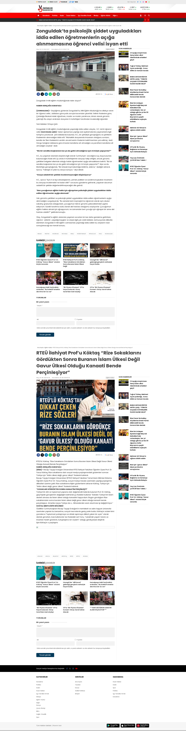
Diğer (115, 15)
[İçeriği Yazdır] (58, 94)
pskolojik (93, 234)
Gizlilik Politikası (80, 691)
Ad (38, 319)
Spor (37, 717)
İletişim (77, 694)
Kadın (62, 15)
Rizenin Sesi (57, 725)
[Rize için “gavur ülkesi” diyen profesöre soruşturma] (124, 140)
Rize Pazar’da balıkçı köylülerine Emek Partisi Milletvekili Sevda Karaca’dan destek (66, 20)
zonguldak (109, 234)
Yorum (39, 306)
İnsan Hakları (70, 15)
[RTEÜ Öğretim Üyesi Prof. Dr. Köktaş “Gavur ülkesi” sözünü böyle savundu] (48, 250)
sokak (86, 556)
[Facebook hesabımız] (137, 2)
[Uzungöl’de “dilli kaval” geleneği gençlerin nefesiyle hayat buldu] (102, 250)
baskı (40, 234)
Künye (77, 688)
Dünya (38, 705)
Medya (96, 15)
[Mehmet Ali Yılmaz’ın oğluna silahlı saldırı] (124, 132)
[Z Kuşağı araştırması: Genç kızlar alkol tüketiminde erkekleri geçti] (124, 57)
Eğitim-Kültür (105, 15)
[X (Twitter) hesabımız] (140, 2)
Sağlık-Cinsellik (41, 714)
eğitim (47, 234)
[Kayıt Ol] (141, 15)
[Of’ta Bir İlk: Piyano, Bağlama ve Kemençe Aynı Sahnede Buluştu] (124, 151)
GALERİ (42, 2)
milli (72, 234)
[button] (39, 15)
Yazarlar (78, 685)
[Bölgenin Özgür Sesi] (44, 12)
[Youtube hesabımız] (146, 2)
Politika (54, 15)
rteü (78, 556)
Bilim (37, 711)
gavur (40, 556)
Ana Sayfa (78, 682)
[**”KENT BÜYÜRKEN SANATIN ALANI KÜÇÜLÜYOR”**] (102, 598)
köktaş (64, 556)
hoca (48, 556)
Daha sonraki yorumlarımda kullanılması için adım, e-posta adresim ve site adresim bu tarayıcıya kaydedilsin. (73, 328)
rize (72, 556)
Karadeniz (46, 15)
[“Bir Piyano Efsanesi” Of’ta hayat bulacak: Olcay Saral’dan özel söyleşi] (75, 278)
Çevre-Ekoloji (40, 708)
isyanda (65, 234)
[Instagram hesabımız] (143, 2)
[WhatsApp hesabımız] (149, 2)
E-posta (79, 319)
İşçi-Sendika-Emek (84, 15)
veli (101, 234)
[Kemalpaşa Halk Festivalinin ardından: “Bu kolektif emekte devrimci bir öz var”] (48, 278)
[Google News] (109, 94)
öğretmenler (82, 234)
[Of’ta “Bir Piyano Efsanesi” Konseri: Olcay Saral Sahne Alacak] (102, 278)
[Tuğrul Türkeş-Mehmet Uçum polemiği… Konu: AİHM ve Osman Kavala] (124, 70)
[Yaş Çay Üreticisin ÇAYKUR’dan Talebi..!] (124, 162)
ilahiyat (56, 556)
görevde (56, 234)
